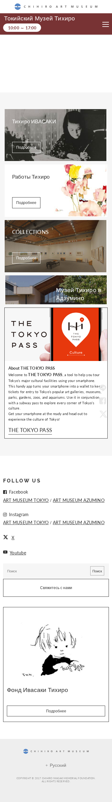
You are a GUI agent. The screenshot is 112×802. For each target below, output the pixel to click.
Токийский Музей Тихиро (39, 18)
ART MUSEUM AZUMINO (79, 500)
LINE (103, 388)
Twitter (103, 414)
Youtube (18, 553)
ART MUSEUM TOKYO (26, 500)
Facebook (103, 401)
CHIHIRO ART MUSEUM (56, 6)
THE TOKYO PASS (30, 430)
